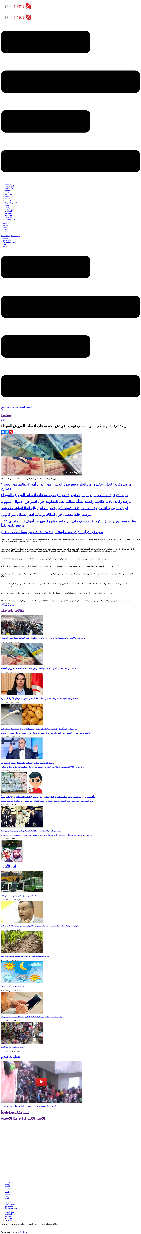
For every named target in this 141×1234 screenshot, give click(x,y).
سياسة (7, 190)
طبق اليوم (9, 211)
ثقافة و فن (9, 200)
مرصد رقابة (5, 605)
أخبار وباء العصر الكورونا (10, 407)
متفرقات (8, 215)
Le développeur (23, 1232)
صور (7, 205)
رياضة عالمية (10, 196)
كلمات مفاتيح (10, 219)
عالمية (5, 227)
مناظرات (8, 213)
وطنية (5, 225)
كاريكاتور (8, 217)
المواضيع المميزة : (25, 407)
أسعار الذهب (9, 209)
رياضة (5, 234)
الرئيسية (8, 184)
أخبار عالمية (9, 188)
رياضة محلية (9, 194)
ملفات (7, 198)
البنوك (11, 605)
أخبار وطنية (9, 186)
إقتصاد (7, 192)
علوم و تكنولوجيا (11, 203)
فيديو (7, 207)
